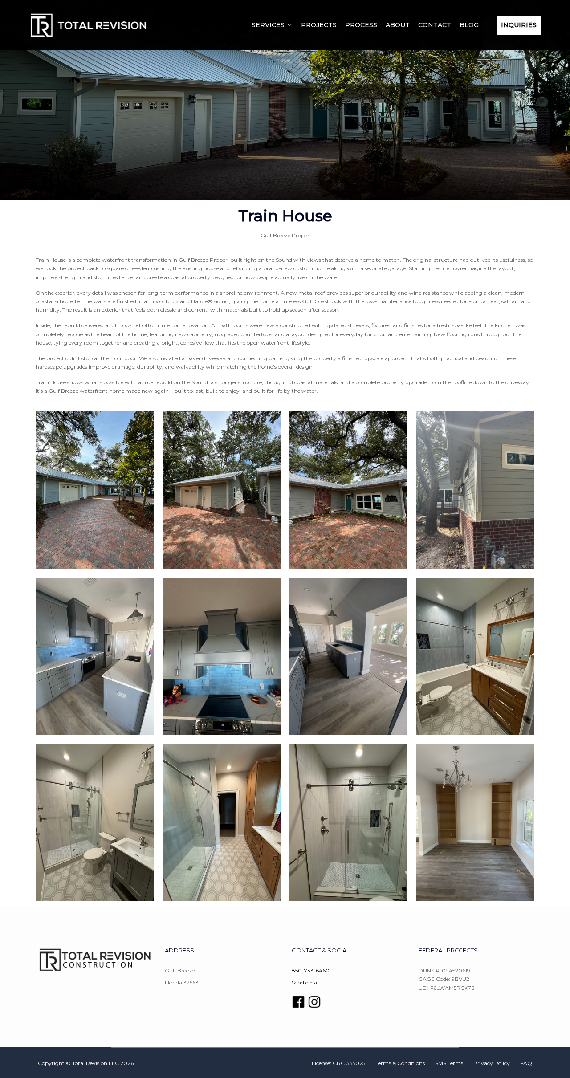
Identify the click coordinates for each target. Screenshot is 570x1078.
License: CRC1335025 (338, 1063)
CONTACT (434, 25)
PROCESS (361, 25)
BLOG (469, 25)
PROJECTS (319, 25)
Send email (306, 982)
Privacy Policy (491, 1063)
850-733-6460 (311, 970)
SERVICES (268, 25)
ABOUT (398, 25)
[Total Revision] (88, 25)
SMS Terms (449, 1063)
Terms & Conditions (400, 1063)
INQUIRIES (519, 25)
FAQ (526, 1063)
